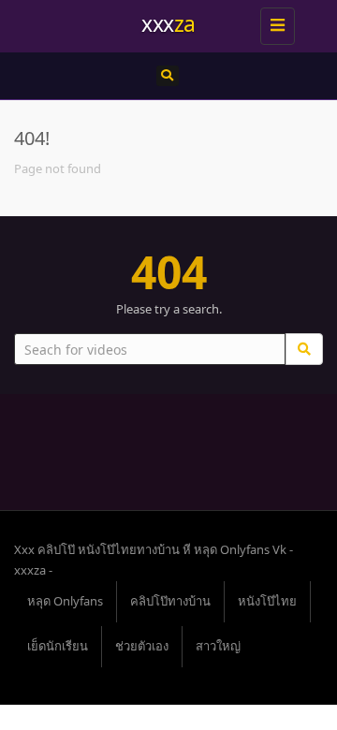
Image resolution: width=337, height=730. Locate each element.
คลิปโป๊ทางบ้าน (170, 600)
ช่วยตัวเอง (141, 645)
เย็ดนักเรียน (57, 645)
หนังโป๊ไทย (267, 600)
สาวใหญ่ (218, 645)
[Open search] (167, 76)
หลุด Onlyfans (65, 600)
